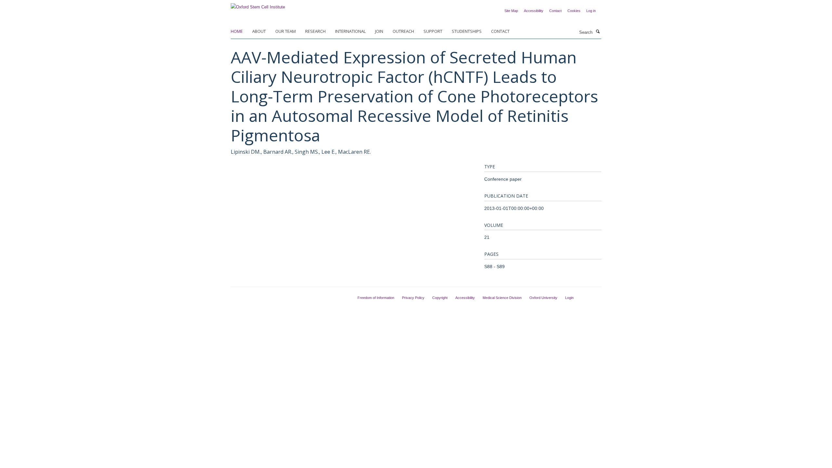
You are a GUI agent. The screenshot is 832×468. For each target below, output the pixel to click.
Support (432, 31)
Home (237, 31)
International (350, 31)
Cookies (573, 11)
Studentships (467, 31)
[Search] (597, 31)
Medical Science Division (502, 298)
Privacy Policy (413, 298)
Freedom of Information (376, 298)
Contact (555, 11)
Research (315, 31)
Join (379, 31)
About (259, 31)
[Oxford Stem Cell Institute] (258, 5)
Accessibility (533, 11)
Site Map (511, 11)
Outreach (403, 31)
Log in (591, 11)
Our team (285, 31)
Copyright (440, 298)
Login (569, 298)
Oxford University (543, 298)
